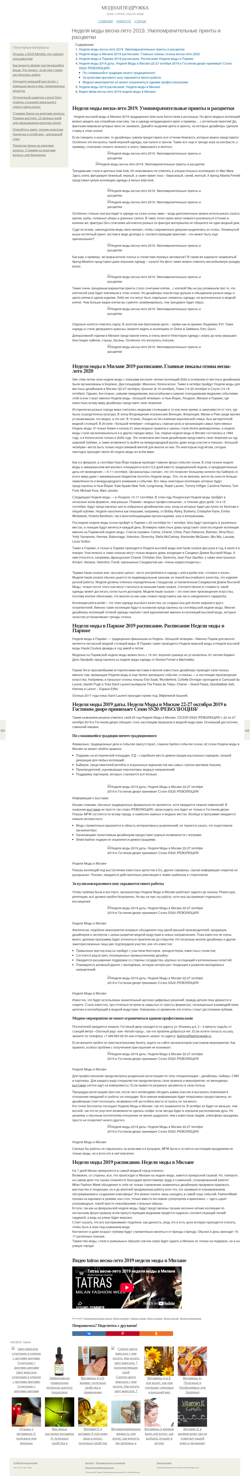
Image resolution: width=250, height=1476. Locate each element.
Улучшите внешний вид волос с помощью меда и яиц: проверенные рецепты (39, 86)
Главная (105, 20)
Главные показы (138, 1318)
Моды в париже (154, 1318)
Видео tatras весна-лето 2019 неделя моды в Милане (117, 91)
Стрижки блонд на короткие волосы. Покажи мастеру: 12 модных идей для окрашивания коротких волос (39, 118)
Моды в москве (171, 1318)
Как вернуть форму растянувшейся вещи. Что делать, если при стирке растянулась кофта (38, 70)
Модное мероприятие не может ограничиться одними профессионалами (135, 82)
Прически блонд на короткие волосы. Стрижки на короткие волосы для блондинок (34, 150)
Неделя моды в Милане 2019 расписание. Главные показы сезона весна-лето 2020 (139, 54)
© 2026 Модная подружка (26, 1463)
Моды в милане (121, 1318)
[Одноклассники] (156, 1333)
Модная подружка (124, 7)
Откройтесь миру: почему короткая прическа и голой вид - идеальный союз (38, 134)
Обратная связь (164, 1463)
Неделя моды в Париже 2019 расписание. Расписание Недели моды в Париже (136, 58)
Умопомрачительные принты (97, 1318)
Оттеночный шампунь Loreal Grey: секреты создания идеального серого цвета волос (37, 102)
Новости (123, 20)
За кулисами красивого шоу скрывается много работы (122, 77)
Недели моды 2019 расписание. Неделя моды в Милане (119, 87)
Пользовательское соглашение (110, 1463)
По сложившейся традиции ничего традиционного (119, 72)
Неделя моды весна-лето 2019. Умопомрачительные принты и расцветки (132, 49)
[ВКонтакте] (89, 1333)
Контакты (89, 1463)
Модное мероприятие (190, 1318)
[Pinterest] (122, 1333)
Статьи (140, 20)
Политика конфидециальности (99, 1467)
